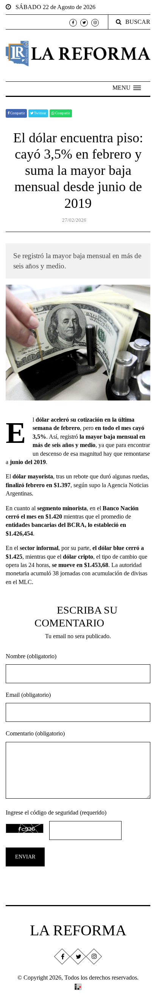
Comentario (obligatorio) (35, 733)
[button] (127, 88)
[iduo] (78, 986)
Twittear (39, 113)
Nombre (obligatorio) (31, 656)
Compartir (17, 113)
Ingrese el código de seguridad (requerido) (56, 812)
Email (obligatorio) (28, 695)
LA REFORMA (78, 930)
